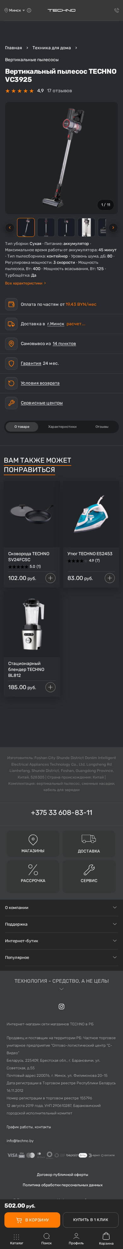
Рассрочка (33, 880)
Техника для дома (51, 47)
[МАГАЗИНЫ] (33, 840)
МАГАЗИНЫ (32, 850)
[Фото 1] (26, 227)
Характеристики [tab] (62, 427)
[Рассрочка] (33, 870)
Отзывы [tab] (102, 427)
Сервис (89, 880)
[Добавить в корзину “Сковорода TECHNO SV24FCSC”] (50, 578)
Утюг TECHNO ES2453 (89, 553)
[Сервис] (89, 870)
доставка (89, 851)
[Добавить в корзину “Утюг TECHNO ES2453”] (110, 578)
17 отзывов (59, 90)
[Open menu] (17, 1240)
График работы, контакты (29, 1127)
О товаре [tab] (22, 427)
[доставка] (88, 838)
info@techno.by (20, 1141)
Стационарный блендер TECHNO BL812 (26, 669)
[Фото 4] (86, 227)
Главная (13, 47)
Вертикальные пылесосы (32, 59)
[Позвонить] (116, 10)
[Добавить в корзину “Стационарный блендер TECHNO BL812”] (50, 687)
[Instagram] (61, 1006)
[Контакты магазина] (29, 10)
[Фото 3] (66, 227)
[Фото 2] (46, 227)
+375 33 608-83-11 (61, 812)
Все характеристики (25, 283)
